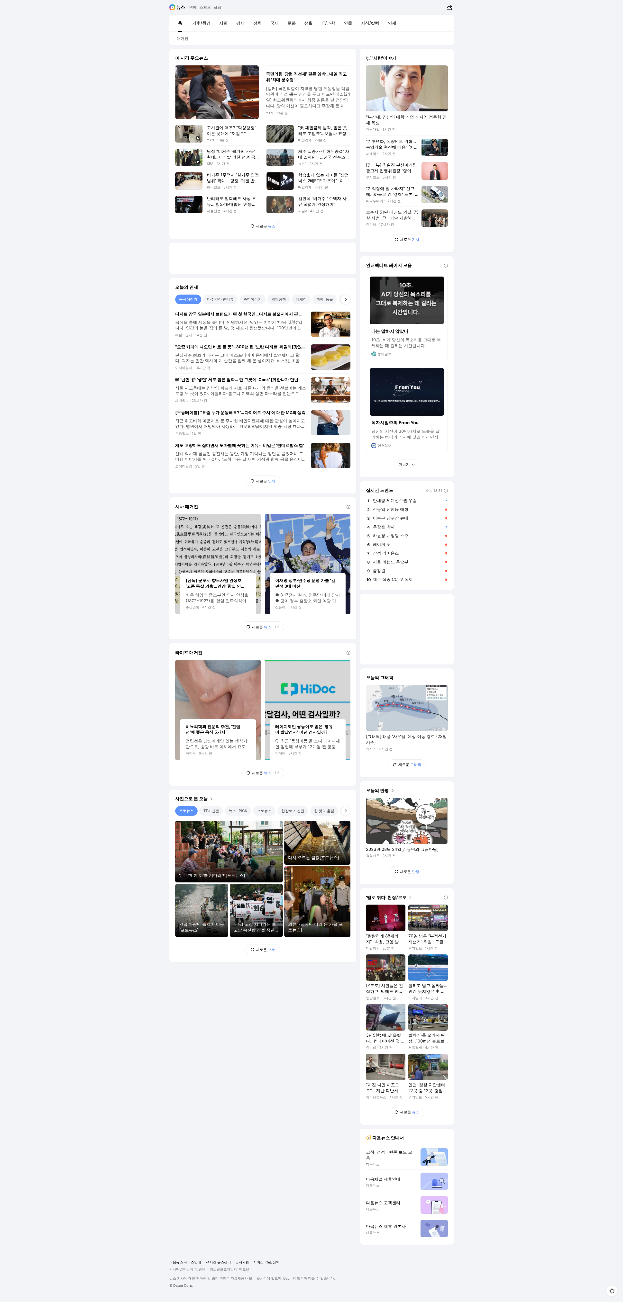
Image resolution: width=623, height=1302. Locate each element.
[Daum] (172, 7)
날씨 (217, 7)
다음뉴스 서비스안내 (185, 1262)
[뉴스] (180, 7)
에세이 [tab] (301, 299)
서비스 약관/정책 (266, 1262)
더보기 (404, 464)
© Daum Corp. (181, 1285)
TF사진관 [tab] (211, 810)
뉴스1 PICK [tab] (238, 810)
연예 (193, 7)
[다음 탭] (345, 299)
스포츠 (205, 7)
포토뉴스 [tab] (186, 810)
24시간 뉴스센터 (218, 1262)
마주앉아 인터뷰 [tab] (220, 299)
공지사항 (242, 1262)
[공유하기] (449, 7)
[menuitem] (180, 23)
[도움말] (348, 507)
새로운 (265, 226)
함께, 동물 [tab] (324, 299)
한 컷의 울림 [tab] (324, 810)
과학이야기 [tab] (252, 299)
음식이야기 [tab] (188, 299)
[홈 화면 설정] (611, 1290)
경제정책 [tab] (278, 299)
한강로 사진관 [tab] (292, 810)
